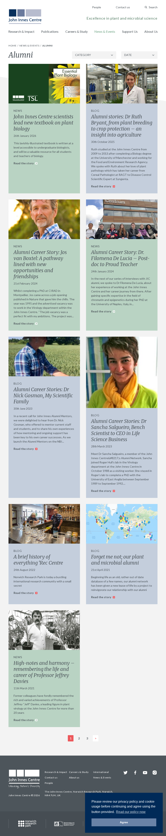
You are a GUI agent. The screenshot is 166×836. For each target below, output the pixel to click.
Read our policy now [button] (131, 812)
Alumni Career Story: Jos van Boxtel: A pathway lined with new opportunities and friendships (40, 264)
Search (153, 7)
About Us (151, 31)
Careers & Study (76, 31)
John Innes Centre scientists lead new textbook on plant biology (43, 123)
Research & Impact (21, 31)
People (96, 7)
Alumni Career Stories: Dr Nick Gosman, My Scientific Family (43, 395)
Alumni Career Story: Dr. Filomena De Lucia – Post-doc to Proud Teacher (120, 258)
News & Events (104, 31)
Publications (50, 31)
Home (13, 45)
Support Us (130, 31)
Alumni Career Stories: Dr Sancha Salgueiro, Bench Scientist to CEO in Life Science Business (119, 430)
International (101, 772)
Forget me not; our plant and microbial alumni (117, 560)
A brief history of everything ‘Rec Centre (38, 560)
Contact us (123, 7)
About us (74, 777)
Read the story (24, 163)
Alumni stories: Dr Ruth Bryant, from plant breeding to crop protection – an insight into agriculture (121, 126)
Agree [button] (124, 822)
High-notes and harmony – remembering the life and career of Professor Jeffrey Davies (44, 672)
